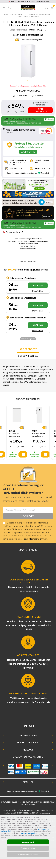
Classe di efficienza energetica (31, 40)
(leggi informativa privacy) (35, 538)
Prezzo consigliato (13, 112)
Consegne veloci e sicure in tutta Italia (29, 581)
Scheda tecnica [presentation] (28, 356)
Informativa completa (29, 833)
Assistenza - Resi (28, 655)
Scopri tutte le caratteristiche (28, 34)
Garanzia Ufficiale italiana (28, 693)
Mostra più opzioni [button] (28, 339)
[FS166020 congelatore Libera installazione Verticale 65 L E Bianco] (17, 415)
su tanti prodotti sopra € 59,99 (30, 1)
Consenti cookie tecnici (28, 854)
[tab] (28, 349)
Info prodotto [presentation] (28, 349)
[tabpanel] (28, 61)
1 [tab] (28, 81)
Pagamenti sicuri (29, 616)
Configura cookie (28, 848)
